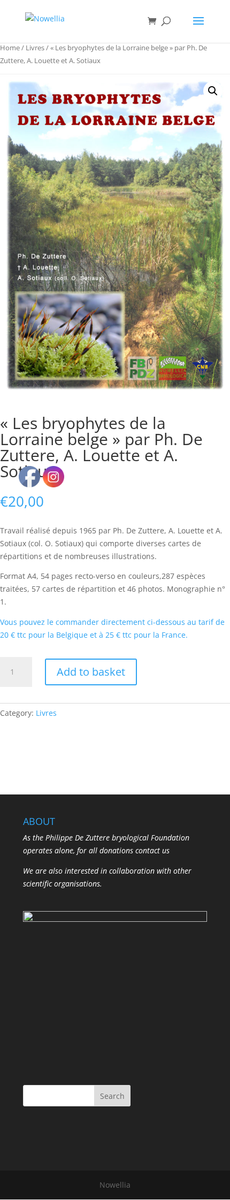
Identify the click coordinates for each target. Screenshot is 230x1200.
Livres (35, 47)
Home (10, 47)
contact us (152, 850)
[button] (213, 91)
